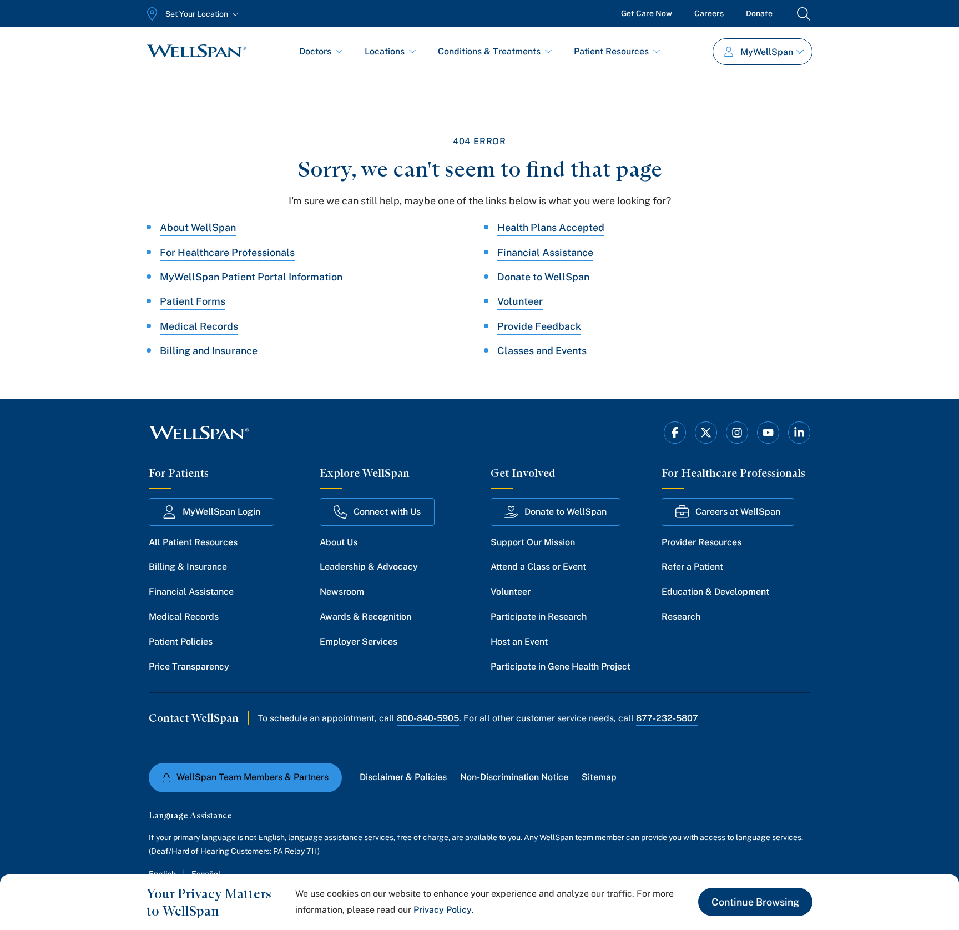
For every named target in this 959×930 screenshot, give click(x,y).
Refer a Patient (692, 566)
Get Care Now (646, 13)
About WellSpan (198, 227)
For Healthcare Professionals (227, 252)
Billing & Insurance (188, 566)
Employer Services (358, 641)
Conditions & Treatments (489, 51)
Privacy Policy (442, 909)
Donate (759, 13)
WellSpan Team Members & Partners (252, 777)
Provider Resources (701, 542)
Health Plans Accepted (550, 227)
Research (681, 616)
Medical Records (199, 326)
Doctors (315, 51)
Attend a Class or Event (538, 566)
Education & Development (715, 591)
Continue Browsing (755, 902)
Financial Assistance (545, 252)
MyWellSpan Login (221, 511)
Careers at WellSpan (737, 511)
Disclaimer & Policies (403, 777)
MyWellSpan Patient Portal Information (251, 277)
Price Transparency (189, 666)
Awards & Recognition (365, 616)
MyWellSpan (766, 52)
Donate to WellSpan (543, 277)
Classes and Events (542, 350)
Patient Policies (181, 641)
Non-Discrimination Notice (514, 777)
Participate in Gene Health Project (560, 666)
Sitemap (599, 777)
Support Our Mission (533, 542)
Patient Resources (611, 51)
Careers (709, 13)
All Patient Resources (193, 542)
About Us (338, 542)
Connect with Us (387, 511)
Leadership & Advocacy (369, 566)
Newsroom (342, 591)
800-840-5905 (428, 718)
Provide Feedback (539, 326)
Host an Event (519, 641)
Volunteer (520, 301)
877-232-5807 (667, 718)
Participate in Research (539, 616)
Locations (385, 51)
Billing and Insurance (209, 350)
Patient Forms (192, 301)
